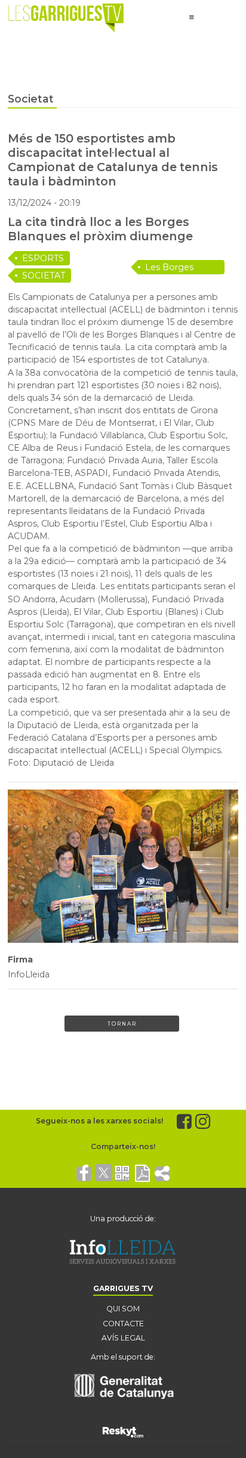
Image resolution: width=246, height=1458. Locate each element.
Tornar (122, 1023)
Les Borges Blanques (169, 268)
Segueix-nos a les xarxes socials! (99, 1120)
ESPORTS (43, 258)
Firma (20, 959)
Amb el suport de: (123, 1356)
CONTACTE (123, 1323)
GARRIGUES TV (123, 1288)
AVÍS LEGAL (123, 1337)
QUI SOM (123, 1308)
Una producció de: (123, 1218)
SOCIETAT (43, 275)
